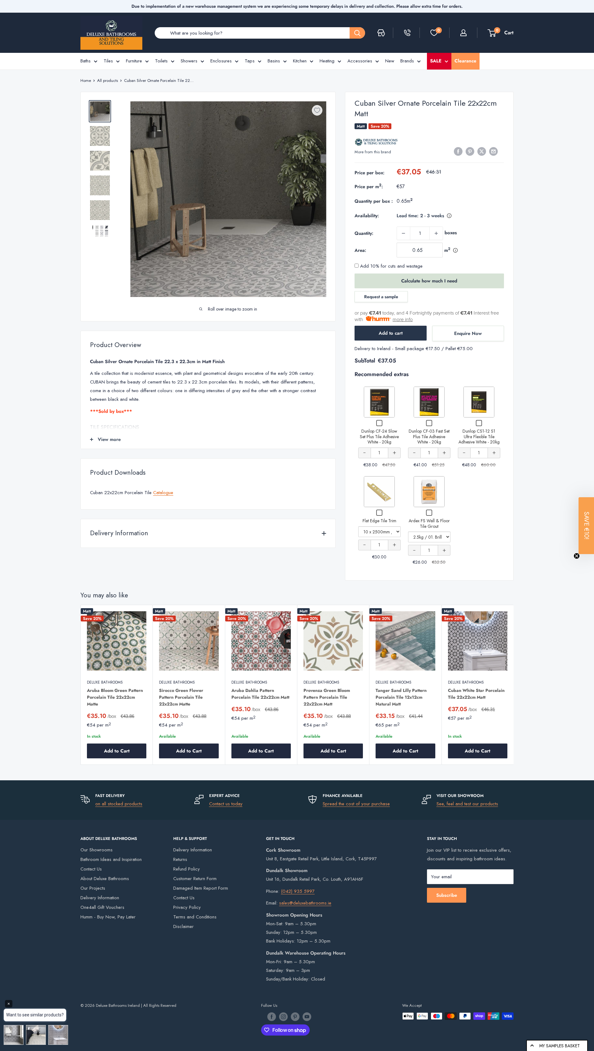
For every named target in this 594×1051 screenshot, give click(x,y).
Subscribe (446, 895)
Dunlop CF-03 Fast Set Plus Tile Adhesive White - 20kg (429, 436)
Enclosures (221, 60)
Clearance (465, 60)
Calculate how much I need (429, 281)
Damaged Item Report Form (200, 888)
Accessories (359, 60)
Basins (274, 60)
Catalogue (163, 492)
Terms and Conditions (195, 916)
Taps (250, 60)
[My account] (463, 32)
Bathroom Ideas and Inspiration (111, 859)
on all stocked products (118, 803)
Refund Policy (186, 869)
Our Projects (92, 888)
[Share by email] (493, 151)
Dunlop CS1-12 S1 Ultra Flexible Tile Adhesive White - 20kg (479, 436)
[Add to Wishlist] (317, 110)
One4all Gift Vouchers (102, 907)
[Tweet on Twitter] (481, 151)
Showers (189, 60)
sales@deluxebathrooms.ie (305, 903)
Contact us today (226, 803)
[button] (586, 525)
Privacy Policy (187, 907)
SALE (435, 60)
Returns (180, 859)
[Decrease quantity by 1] (403, 233)
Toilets (161, 60)
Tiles (108, 60)
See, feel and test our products (467, 803)
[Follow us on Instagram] (283, 1016)
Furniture (134, 60)
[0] (434, 32)
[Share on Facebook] (458, 151)
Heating (327, 60)
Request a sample (381, 297)
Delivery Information (99, 897)
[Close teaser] (577, 556)
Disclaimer (183, 926)
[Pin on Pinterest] (470, 151)
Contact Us (91, 869)
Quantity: (364, 233)
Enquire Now (468, 333)
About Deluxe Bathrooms (104, 878)
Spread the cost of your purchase (356, 803)
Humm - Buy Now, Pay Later (108, 916)
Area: (360, 250)
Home (85, 80)
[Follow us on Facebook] (271, 1016)
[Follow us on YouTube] (307, 1016)
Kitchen (300, 60)
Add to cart (390, 333)
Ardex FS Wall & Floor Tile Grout (429, 523)
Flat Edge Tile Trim (379, 521)
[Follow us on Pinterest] (295, 1016)
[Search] (357, 33)
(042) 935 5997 (298, 891)
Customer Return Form (195, 878)
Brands (407, 60)
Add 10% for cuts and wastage (391, 266)
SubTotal (365, 361)
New (389, 60)
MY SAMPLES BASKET (559, 1046)
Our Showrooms (96, 849)
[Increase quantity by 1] (436, 233)
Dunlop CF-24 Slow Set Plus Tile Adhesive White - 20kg (379, 436)
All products (107, 80)
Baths (85, 60)
